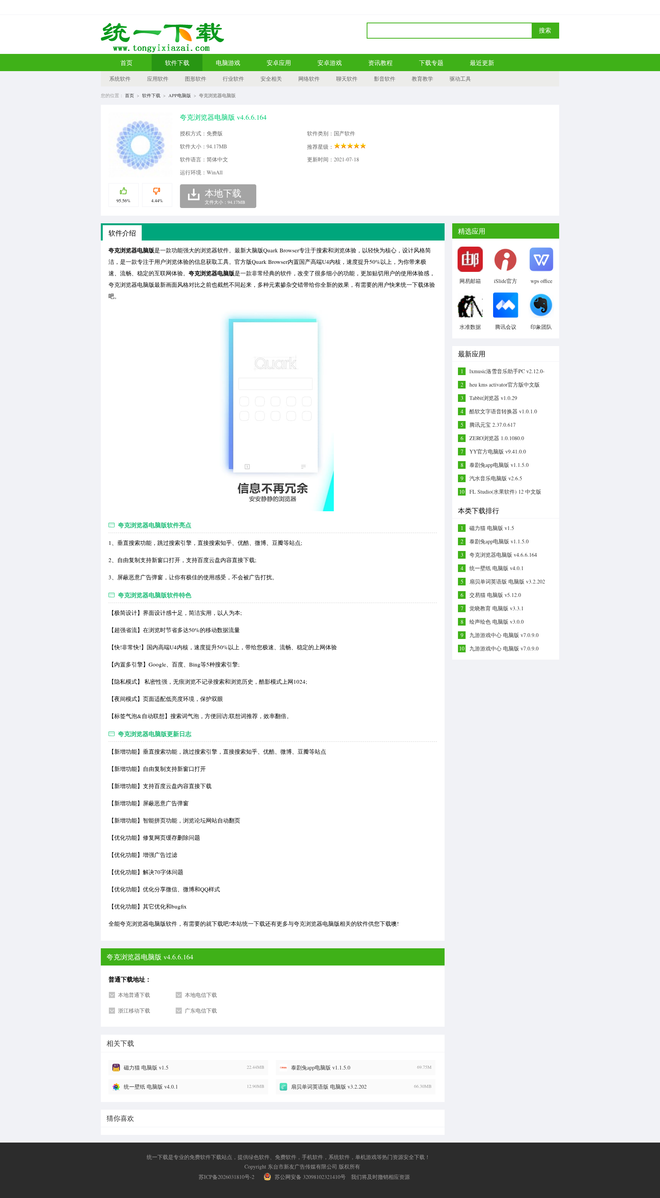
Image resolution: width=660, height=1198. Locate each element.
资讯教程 (380, 63)
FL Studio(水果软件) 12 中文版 (505, 491)
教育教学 (422, 78)
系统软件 (120, 78)
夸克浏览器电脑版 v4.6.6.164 (503, 554)
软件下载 (177, 63)
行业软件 (233, 78)
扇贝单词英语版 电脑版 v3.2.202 (329, 1086)
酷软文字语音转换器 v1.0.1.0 (503, 411)
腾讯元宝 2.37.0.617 (492, 424)
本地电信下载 (201, 994)
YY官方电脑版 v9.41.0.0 (497, 451)
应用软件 (157, 78)
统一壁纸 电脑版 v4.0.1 (151, 1086)
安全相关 (271, 78)
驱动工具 (460, 78)
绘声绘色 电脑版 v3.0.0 (496, 621)
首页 (126, 63)
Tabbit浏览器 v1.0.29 (493, 398)
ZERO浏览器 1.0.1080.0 (496, 438)
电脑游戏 (228, 63)
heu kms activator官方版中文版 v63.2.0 (504, 384)
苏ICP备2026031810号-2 (226, 1176)
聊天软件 (347, 78)
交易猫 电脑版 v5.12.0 (495, 594)
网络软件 (309, 78)
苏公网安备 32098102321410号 (310, 1176)
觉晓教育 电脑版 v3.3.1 (496, 608)
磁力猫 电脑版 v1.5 (146, 1067)
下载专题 (431, 63)
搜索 (545, 30)
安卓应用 (279, 63)
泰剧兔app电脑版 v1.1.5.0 (320, 1067)
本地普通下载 (134, 994)
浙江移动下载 (134, 1010)
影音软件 (384, 78)
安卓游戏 (329, 63)
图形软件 (195, 78)
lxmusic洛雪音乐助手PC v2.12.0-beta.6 (507, 371)
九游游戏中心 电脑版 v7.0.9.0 (504, 635)
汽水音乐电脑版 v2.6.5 (495, 478)
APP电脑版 (179, 95)
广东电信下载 (201, 1010)
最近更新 (482, 63)
